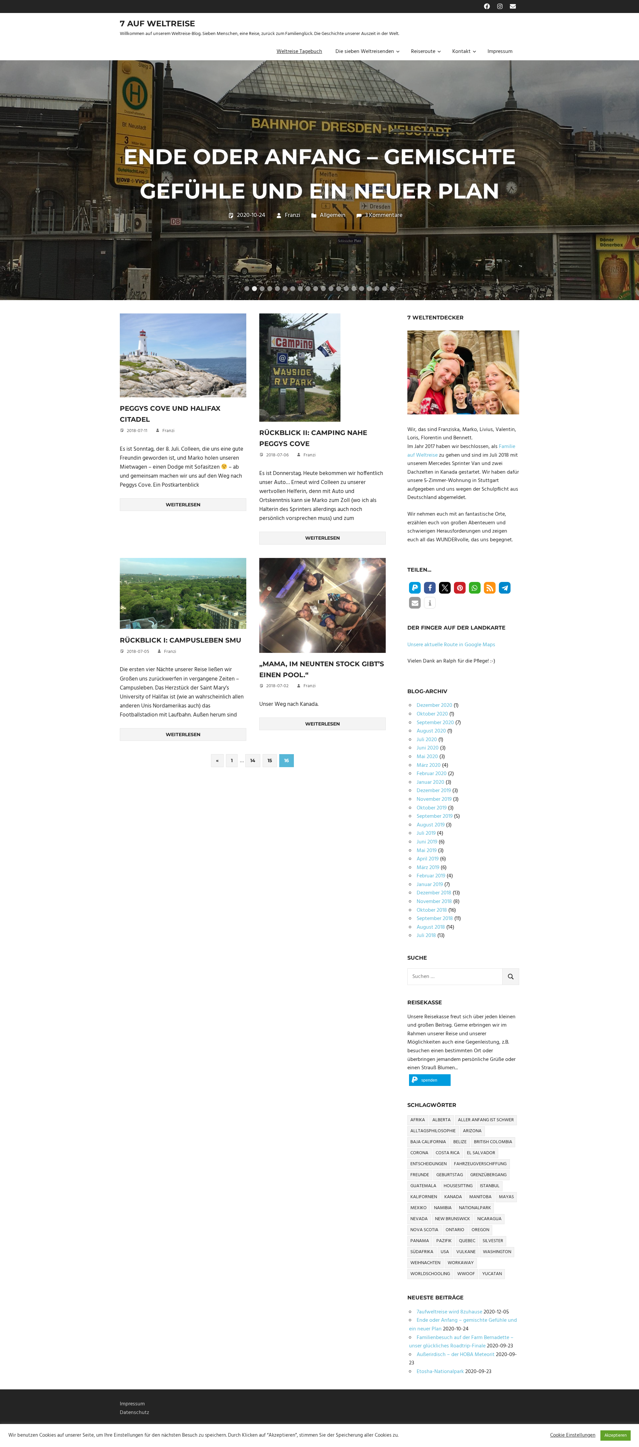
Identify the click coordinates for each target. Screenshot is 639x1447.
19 (384, 288)
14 (346, 288)
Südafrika (421, 1252)
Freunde (419, 1175)
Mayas (506, 1197)
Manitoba (480, 1197)
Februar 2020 (432, 773)
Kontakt (461, 51)
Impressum (500, 51)
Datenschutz (134, 1412)
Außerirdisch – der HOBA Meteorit (456, 1354)
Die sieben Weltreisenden (364, 51)
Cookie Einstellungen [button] (572, 1436)
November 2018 (434, 901)
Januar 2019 (430, 884)
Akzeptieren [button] (615, 1435)
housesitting (458, 1186)
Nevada (419, 1219)
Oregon (480, 1230)
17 (369, 288)
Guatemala (423, 1186)
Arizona (472, 1131)
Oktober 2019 (432, 808)
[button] (415, 588)
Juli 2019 (426, 833)
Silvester (493, 1241)
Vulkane (466, 1252)
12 (330, 288)
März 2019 (428, 867)
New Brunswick (452, 1219)
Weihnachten (425, 1263)
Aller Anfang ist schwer (486, 1120)
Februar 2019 (431, 876)
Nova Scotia (424, 1230)
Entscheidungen (428, 1164)
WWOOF (466, 1274)
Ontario (455, 1230)
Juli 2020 (427, 739)
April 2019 (428, 859)
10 (315, 288)
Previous (13, 174)
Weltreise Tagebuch (299, 51)
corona (419, 1153)
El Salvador (481, 1153)
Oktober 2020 (432, 714)
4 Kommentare (384, 232)
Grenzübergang (488, 1175)
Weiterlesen (183, 505)
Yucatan (492, 1274)
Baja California (428, 1142)
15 (353, 288)
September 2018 (435, 918)
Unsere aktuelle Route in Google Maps (451, 645)
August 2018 (431, 927)
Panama (419, 1241)
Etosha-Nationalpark (440, 1371)
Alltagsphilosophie (433, 1131)
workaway (461, 1263)
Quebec (467, 1241)
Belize (460, 1142)
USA (445, 1252)
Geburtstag (449, 1175)
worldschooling (430, 1274)
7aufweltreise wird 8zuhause (449, 1312)
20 (392, 288)
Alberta (441, 1120)
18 (376, 288)
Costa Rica (448, 1153)
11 (323, 288)
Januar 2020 (430, 782)
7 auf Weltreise (157, 23)
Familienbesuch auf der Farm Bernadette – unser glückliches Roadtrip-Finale (319, 174)
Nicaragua (489, 1219)
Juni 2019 (427, 842)
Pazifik (444, 1241)
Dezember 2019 (434, 790)
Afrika (417, 1120)
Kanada (453, 1197)
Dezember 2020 (434, 705)
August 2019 (431, 825)
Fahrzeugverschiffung (480, 1164)
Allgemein (332, 232)
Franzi (292, 232)
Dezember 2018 (434, 893)
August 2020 (431, 731)
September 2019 (435, 816)
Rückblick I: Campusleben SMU (180, 640)
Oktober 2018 (432, 910)
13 (338, 288)
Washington (497, 1252)
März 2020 (429, 765)
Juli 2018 (426, 935)
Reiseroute (423, 51)
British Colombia (493, 1142)
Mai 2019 (427, 850)
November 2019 (434, 799)
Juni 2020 (428, 748)
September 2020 (435, 723)
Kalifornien (423, 1197)
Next (625, 174)
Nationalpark (475, 1208)
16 (361, 288)
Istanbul (490, 1186)
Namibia (443, 1208)
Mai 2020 (427, 756)
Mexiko (418, 1208)
